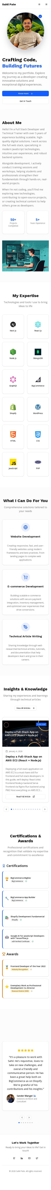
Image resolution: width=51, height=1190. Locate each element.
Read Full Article (23, 796)
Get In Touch (25, 101)
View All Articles (23, 708)
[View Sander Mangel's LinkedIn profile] (35, 1096)
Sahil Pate (9, 4)
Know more (23, 93)
